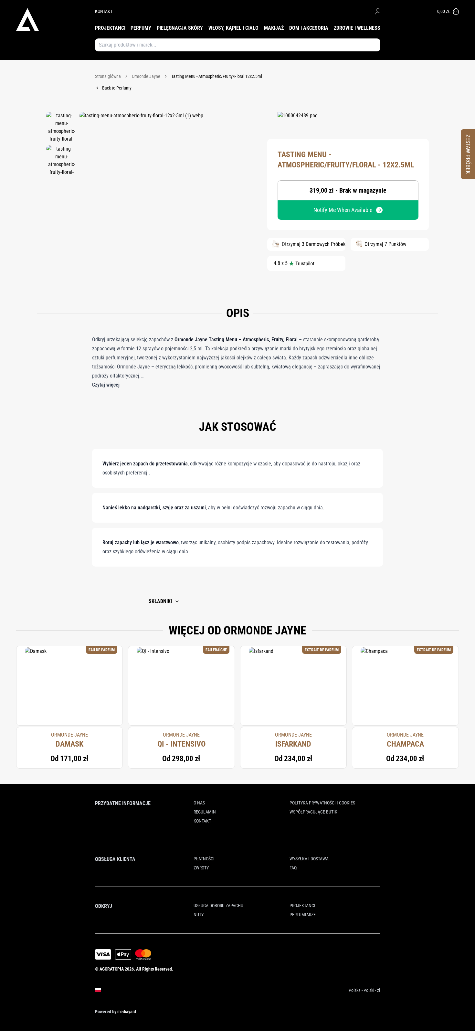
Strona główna (108, 76)
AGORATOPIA (112, 969)
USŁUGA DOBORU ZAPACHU (218, 905)
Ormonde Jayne (146, 76)
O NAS (199, 802)
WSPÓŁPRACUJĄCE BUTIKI (314, 811)
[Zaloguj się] (377, 11)
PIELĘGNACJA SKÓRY (180, 28)
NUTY (199, 914)
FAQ (293, 867)
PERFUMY (141, 28)
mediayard (126, 1011)
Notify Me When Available (342, 210)
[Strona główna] (55, 19)
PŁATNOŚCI (204, 858)
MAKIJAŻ (274, 28)
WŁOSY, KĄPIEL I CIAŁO (233, 28)
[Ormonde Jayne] (297, 121)
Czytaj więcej (106, 385)
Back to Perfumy (117, 87)
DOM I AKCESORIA (308, 28)
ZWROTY (201, 867)
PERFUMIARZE (303, 914)
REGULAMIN (205, 811)
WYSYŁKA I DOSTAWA (309, 858)
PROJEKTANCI (110, 28)
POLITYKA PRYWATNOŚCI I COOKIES (322, 802)
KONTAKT (103, 11)
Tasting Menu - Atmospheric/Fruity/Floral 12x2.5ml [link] (216, 76)
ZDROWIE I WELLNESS (357, 28)
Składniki (160, 601)
